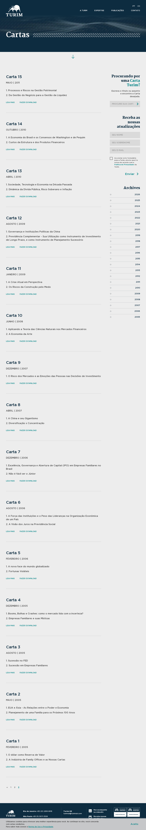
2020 (137, 230)
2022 (137, 218)
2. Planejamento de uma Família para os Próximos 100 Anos (40, 713)
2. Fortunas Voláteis (17, 571)
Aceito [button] (134, 824)
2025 (137, 200)
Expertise (99, 10)
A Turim (83, 10)
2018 (137, 241)
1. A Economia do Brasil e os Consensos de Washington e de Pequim (45, 137)
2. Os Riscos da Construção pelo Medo (28, 287)
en (139, 6)
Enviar (130, 174)
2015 (137, 259)
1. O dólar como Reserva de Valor (25, 755)
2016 (137, 253)
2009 (137, 294)
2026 (137, 195)
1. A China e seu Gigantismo (22, 418)
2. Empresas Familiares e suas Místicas (28, 618)
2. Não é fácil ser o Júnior (21, 474)
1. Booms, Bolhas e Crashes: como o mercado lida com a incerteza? (44, 614)
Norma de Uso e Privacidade (40, 827)
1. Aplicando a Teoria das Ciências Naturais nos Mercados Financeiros (46, 329)
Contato (135, 10)
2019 (137, 235)
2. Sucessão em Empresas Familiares (27, 665)
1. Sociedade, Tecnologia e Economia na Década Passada (39, 184)
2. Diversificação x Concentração (25, 423)
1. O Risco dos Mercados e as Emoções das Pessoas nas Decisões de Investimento (53, 376)
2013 (137, 270)
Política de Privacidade (124, 164)
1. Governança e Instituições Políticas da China (33, 232)
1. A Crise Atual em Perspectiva (24, 282)
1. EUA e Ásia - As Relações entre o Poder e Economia (37, 708)
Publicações (117, 10)
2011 (138, 282)
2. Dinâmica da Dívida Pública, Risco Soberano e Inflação (39, 189)
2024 (137, 206)
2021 (137, 224)
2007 (137, 305)
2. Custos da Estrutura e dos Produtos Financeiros (35, 142)
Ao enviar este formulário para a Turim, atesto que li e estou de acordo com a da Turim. (126, 162)
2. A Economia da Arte (19, 334)
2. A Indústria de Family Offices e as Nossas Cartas (35, 760)
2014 (137, 265)
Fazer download (28, 102)
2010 (137, 288)
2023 (137, 212)
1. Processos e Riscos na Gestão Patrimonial (31, 90)
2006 (137, 311)
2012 (137, 276)
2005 (137, 317)
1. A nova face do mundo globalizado (27, 566)
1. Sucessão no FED (17, 661)
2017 (137, 247)
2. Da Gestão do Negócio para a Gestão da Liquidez (36, 95)
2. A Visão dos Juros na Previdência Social (30, 524)
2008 (137, 300)
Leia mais (10, 102)
